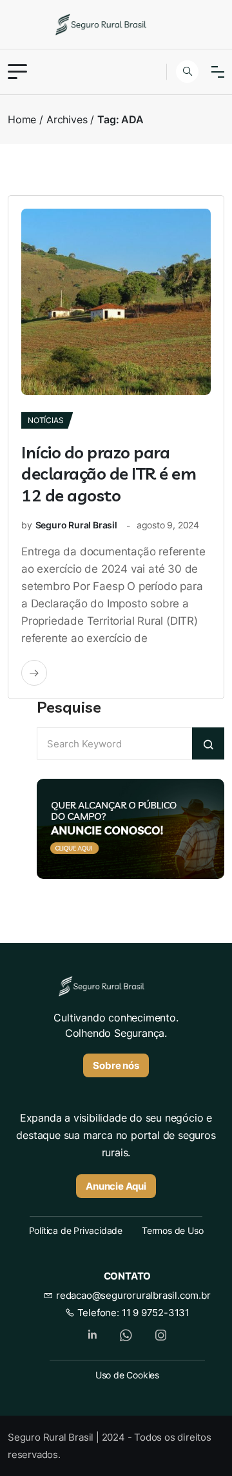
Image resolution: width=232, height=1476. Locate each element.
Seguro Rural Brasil (76, 524)
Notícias (45, 420)
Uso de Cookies (127, 1374)
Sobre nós (116, 1065)
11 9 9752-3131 (155, 1312)
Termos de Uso (172, 1230)
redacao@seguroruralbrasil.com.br (131, 1295)
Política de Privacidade (75, 1230)
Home (22, 119)
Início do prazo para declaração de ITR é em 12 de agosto (108, 474)
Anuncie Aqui (116, 1186)
